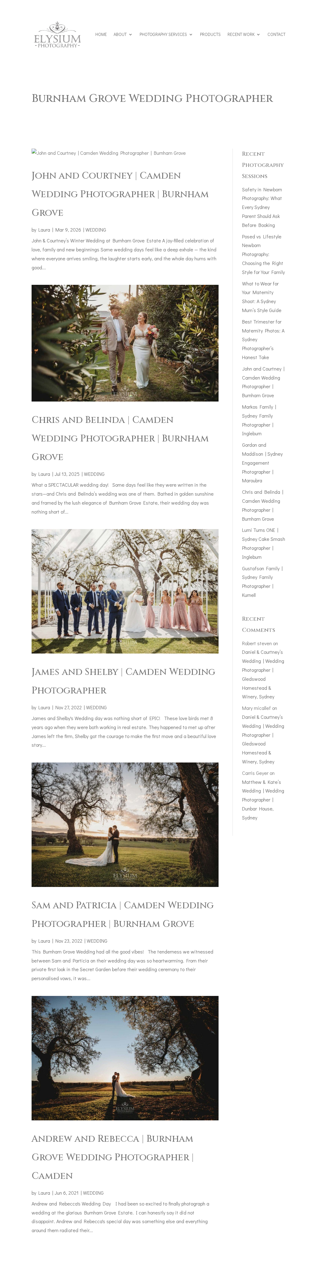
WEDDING (95, 229)
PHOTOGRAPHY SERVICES (163, 34)
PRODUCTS (210, 34)
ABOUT (120, 34)
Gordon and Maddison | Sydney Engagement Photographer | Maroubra (262, 462)
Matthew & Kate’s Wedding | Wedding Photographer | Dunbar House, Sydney (263, 800)
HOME (101, 34)
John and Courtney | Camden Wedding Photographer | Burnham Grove (120, 194)
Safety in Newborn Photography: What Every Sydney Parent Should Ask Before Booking (262, 207)
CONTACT (276, 34)
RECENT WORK (241, 34)
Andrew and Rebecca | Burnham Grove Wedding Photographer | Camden (113, 1157)
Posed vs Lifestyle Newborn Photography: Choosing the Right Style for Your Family (263, 254)
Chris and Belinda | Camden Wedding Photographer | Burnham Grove (120, 438)
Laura (44, 229)
